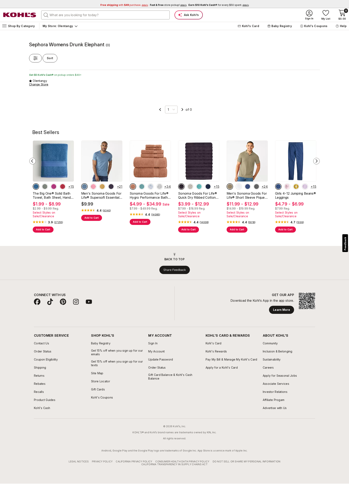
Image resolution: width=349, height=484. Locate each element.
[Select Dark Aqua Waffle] (142, 186)
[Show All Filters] (35, 58)
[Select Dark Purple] (111, 186)
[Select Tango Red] (62, 186)
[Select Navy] (208, 186)
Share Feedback (174, 269)
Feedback (345, 243)
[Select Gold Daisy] (296, 186)
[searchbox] (105, 15)
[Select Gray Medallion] (159, 186)
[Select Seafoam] (199, 186)
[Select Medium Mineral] (256, 186)
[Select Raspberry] (53, 186)
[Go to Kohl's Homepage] (19, 15)
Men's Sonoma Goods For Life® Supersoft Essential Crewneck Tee (101, 195)
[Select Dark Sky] (84, 186)
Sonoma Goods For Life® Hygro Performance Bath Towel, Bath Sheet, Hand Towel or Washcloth (149, 195)
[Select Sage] (45, 186)
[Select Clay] (133, 186)
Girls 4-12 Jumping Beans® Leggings (295, 195)
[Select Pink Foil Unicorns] (287, 186)
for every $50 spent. (218, 4)
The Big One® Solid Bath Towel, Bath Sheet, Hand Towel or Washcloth (52, 195)
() (58, 222)
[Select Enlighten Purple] (305, 186)
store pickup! (168, 4)
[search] (46, 14)
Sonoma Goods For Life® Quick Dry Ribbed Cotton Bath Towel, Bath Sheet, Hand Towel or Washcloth (198, 195)
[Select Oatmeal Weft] (190, 186)
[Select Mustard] (102, 186)
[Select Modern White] (238, 186)
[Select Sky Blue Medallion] (150, 186)
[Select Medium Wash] (278, 186)
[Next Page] (182, 109)
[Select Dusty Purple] (181, 186)
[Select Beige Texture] (230, 186)
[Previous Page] (160, 109)
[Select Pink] (93, 186)
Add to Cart (43, 229)
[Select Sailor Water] (247, 186)
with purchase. (124, 4)
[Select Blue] (36, 186)
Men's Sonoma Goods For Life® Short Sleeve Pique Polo (247, 195)
